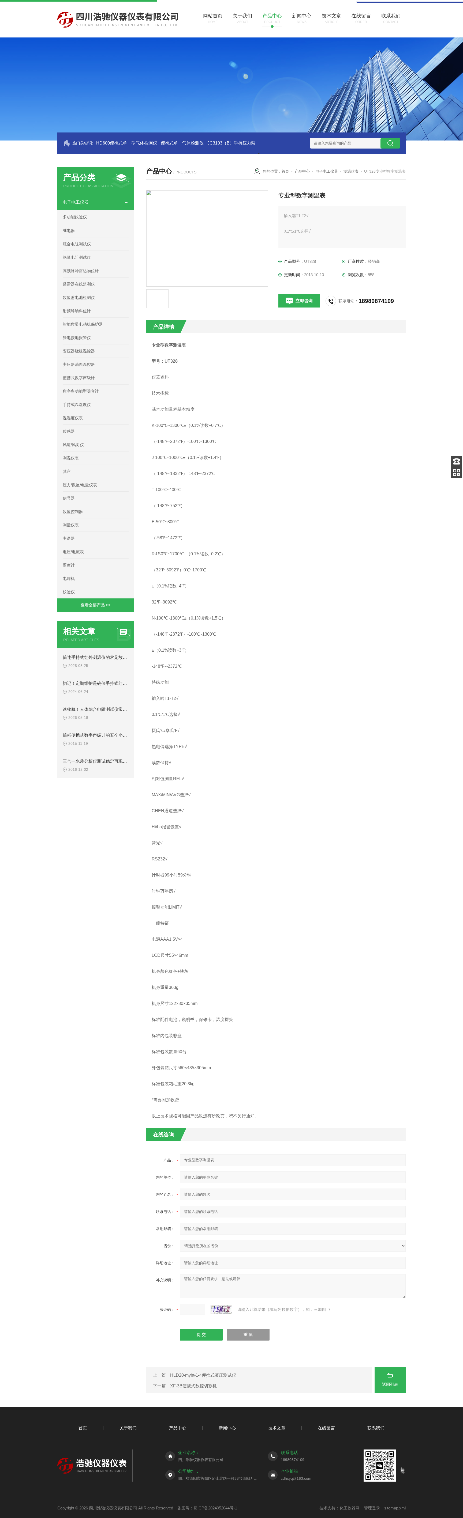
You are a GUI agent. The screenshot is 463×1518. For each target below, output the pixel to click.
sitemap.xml (395, 1508)
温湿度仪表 (73, 418)
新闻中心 (227, 1428)
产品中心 (302, 171)
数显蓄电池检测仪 (79, 297)
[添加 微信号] (456, 472)
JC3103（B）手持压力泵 (231, 143)
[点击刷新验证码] (221, 1309)
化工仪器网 (349, 1508)
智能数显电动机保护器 (83, 324)
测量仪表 (71, 525)
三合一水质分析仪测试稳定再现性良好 (99, 761)
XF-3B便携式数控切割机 (193, 1386)
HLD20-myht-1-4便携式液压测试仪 (203, 1375)
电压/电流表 (73, 551)
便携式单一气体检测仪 (182, 143)
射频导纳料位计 (77, 311)
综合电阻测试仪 (77, 244)
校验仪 (69, 592)
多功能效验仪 (75, 217)
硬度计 (69, 565)
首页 (285, 171)
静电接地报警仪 (77, 337)
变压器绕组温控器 (79, 351)
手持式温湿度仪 (77, 404)
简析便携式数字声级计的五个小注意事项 (101, 735)
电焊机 (69, 578)
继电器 (69, 230)
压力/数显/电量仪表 (80, 485)
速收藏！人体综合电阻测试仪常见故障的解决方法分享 (114, 709)
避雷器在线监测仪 (79, 284)
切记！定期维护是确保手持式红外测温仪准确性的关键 (114, 683)
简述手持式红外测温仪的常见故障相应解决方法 (108, 657)
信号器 (69, 498)
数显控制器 (73, 511)
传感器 (69, 431)
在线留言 (326, 1428)
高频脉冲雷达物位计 (81, 270)
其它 (67, 471)
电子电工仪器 (75, 202)
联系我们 (375, 1428)
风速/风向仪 (73, 444)
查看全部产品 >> (96, 605)
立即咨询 (304, 300)
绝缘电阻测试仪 (77, 257)
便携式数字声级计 (79, 377)
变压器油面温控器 (79, 364)
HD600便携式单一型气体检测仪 (126, 143)
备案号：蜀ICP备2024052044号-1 (207, 1508)
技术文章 (276, 1428)
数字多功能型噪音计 (81, 391)
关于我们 (128, 1428)
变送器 (69, 538)
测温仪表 (71, 458)
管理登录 (372, 1508)
